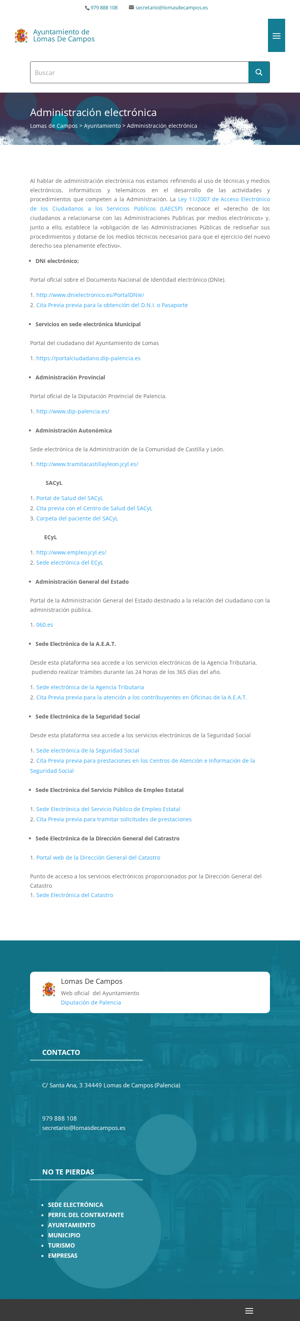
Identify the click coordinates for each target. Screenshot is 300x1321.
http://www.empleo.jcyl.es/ (71, 552)
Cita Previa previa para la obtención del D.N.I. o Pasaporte (112, 305)
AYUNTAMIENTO (71, 1225)
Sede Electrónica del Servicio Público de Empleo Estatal (108, 809)
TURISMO (61, 1245)
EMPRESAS (62, 1255)
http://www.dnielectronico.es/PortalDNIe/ (90, 295)
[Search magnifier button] (259, 72)
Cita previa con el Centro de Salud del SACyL (94, 508)
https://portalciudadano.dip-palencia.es (88, 358)
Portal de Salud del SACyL (69, 498)
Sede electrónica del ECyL (69, 562)
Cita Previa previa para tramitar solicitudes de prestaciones (114, 819)
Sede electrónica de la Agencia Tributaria (90, 687)
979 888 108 (104, 7)
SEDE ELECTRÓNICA (75, 1205)
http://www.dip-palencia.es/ (72, 411)
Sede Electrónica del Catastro (74, 895)
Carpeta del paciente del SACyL (77, 518)
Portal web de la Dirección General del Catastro (98, 857)
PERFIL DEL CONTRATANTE (86, 1215)
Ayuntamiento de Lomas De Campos (64, 35)
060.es (44, 624)
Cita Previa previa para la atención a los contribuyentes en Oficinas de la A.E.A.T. (141, 697)
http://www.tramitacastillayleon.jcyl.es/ (87, 464)
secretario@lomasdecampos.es (172, 7)
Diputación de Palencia (91, 1002)
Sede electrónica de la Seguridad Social (87, 750)
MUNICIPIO (64, 1235)
